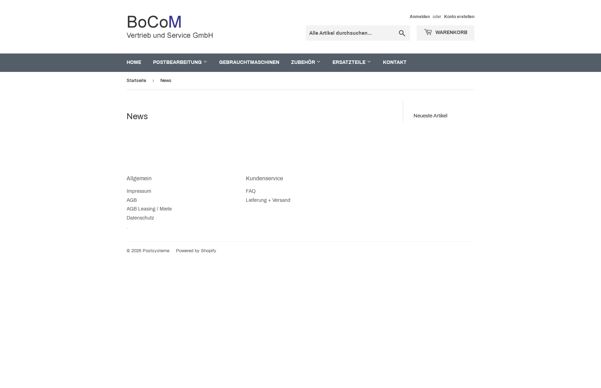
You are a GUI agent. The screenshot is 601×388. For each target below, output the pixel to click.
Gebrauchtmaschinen (249, 62)
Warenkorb (450, 32)
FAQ (251, 191)
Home (134, 62)
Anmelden (420, 17)
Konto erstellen (459, 17)
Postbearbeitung (178, 62)
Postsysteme (156, 250)
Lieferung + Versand (268, 200)
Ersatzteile (349, 62)
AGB (132, 200)
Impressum (139, 191)
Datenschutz (140, 218)
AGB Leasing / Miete (149, 209)
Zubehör (303, 62)
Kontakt (395, 62)
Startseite (136, 80)
